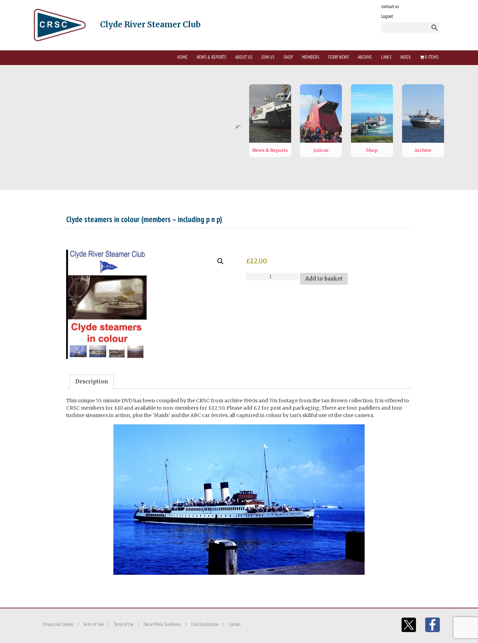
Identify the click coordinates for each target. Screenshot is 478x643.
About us (243, 57)
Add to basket (324, 278)
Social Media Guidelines (162, 624)
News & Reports (211, 57)
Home (182, 57)
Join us (267, 57)
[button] (220, 261)
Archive (365, 57)
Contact (235, 624)
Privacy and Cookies (58, 624)
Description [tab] (91, 381)
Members (310, 57)
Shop (288, 57)
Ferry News (338, 57)
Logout (387, 16)
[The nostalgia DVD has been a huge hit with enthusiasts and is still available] (149, 304)
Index (405, 57)
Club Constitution (205, 624)
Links (386, 57)
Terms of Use (124, 624)
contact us (390, 6)
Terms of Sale (93, 624)
